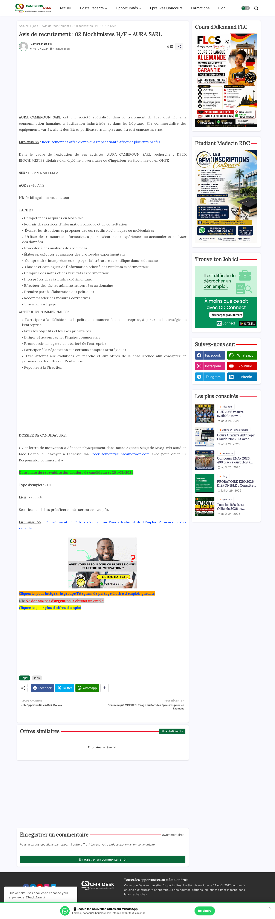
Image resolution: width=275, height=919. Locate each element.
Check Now (34, 897)
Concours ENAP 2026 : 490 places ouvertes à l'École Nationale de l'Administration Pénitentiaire (234, 460)
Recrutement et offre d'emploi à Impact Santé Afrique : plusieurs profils (101, 142)
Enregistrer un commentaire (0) (103, 859)
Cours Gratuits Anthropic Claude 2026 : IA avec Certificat (236, 437)
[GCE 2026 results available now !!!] (204, 413)
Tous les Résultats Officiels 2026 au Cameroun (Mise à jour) (235, 507)
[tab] (65, 8)
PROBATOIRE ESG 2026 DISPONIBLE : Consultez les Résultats (236, 483)
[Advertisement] (102, 84)
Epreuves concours (166, 8)
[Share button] (104, 688)
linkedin (245, 377)
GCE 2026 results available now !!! (230, 414)
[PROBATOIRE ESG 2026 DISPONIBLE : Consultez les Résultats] (204, 483)
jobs (35, 26)
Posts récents (92, 8)
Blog (222, 8)
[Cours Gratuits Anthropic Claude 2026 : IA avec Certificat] (204, 437)
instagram (213, 366)
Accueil (66, 8)
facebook (213, 355)
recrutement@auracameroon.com (121, 454)
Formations (200, 8)
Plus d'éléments (172, 731)
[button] (245, 8)
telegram (213, 377)
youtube (245, 366)
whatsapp (245, 355)
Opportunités (127, 8)
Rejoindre (204, 910)
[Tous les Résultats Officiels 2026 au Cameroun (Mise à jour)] (204, 506)
